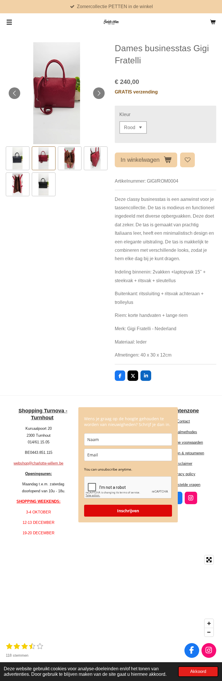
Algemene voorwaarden (183, 442)
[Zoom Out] (209, 632)
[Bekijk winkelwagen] (212, 22)
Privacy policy (183, 474)
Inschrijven (128, 510)
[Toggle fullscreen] (209, 559)
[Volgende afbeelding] (99, 93)
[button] (17, 158)
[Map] (111, 595)
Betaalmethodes (183, 432)
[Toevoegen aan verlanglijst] (187, 160)
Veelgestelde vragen (183, 484)
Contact (183, 421)
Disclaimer (183, 463)
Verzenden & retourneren (183, 453)
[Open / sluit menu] (9, 22)
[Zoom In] (209, 623)
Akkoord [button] (198, 671)
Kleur (124, 114)
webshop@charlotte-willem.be (38, 463)
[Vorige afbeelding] (14, 93)
